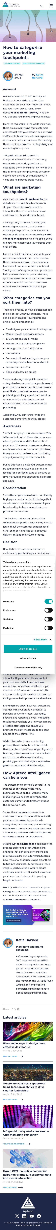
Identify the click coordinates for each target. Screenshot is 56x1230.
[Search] (41, 5)
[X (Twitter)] (17, 1216)
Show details (40, 639)
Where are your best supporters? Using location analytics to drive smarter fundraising (24, 1087)
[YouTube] (32, 1216)
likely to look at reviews (24, 391)
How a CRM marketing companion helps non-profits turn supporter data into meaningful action (27, 1175)
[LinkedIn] (24, 1216)
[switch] (49, 610)
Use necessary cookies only (28, 667)
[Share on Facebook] (12, 1009)
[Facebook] (39, 1216)
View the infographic (13, 1144)
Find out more (10, 1056)
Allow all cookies (28, 648)
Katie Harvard (37, 76)
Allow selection (28, 658)
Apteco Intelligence (24, 843)
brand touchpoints (31, 199)
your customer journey (24, 112)
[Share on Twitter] (15, 1009)
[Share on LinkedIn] (18, 1009)
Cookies (28, 1225)
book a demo (14, 899)
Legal (37, 1225)
